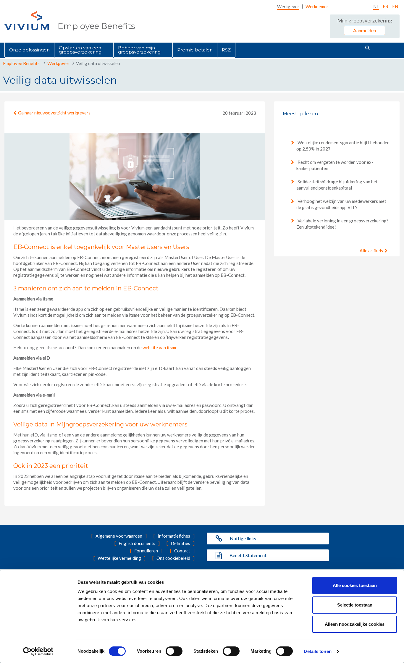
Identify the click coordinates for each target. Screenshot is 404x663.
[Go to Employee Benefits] (26, 20)
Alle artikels (371, 250)
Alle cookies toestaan (355, 585)
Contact (182, 550)
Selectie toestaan (354, 604)
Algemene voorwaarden (119, 536)
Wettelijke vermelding (119, 558)
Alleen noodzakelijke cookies (354, 624)
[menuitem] (288, 6)
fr (385, 6)
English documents (137, 543)
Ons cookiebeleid (173, 558)
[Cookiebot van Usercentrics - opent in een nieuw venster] (38, 651)
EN (395, 6)
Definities (180, 543)
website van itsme (160, 347)
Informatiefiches (174, 536)
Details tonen (317, 651)
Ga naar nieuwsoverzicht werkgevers (54, 112)
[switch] (174, 651)
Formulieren (146, 550)
